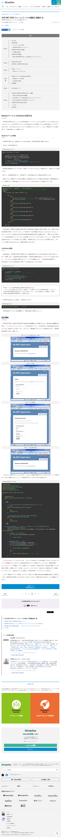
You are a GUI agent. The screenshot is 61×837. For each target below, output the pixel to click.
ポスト (51, 612)
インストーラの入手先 (18, 45)
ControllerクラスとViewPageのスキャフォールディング (27, 98)
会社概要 (8, 821)
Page (5, 48)
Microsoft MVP (37, 642)
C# (2, 25)
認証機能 (14, 83)
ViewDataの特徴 (17, 81)
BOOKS (51, 786)
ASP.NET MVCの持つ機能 (18, 49)
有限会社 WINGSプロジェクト (35, 661)
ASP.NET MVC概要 (16, 54)
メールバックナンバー (31, 741)
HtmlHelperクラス (16, 88)
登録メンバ (27, 665)
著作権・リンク (10, 814)
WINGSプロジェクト (40, 644)
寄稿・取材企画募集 (16, 779)
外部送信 (8, 828)
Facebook (34, 668)
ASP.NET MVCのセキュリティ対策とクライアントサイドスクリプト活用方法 (23, 623)
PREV (5, 594)
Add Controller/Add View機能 (20, 95)
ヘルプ (8, 812)
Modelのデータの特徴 (18, 78)
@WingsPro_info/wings (16, 668)
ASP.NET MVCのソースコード (20, 47)
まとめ (14, 105)
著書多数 (20, 650)
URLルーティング (16, 69)
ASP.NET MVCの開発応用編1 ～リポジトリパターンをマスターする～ (22, 626)
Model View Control (17, 61)
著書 (27, 666)
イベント (35, 786)
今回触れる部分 (17, 52)
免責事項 (8, 819)
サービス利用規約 (10, 823)
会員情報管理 (9, 816)
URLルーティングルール (19, 71)
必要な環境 (14, 43)
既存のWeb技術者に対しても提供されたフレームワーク (27, 56)
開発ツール (50, 6)
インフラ (25, 6)
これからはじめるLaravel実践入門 (30, 649)
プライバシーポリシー (11, 825)
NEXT (56, 594)
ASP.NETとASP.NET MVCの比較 (20, 64)
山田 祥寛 (4, 22)
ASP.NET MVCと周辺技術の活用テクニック (15, 621)
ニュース (4, 786)
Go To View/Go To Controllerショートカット (24, 100)
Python (44, 6)
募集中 (48, 665)
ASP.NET (7, 25)
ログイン (31, 749)
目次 (30, 35)
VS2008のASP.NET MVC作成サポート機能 (22, 93)
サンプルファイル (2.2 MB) (17, 29)
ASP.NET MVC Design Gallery (19, 102)
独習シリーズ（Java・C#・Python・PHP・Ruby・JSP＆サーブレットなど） (34, 644)
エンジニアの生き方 (35, 6)
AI (7, 6)
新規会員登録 (31, 745)
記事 (30, 666)
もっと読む (6, 627)
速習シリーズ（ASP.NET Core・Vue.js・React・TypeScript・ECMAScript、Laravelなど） (33, 646)
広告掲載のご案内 (45, 779)
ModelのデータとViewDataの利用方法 (21, 76)
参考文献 (14, 107)
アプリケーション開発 (15, 6)
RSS (36, 666)
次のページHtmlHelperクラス (30, 586)
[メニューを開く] (2, 2)
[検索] (3, 7)
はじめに (14, 40)
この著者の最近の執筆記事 (17, 655)
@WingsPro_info (43, 666)
